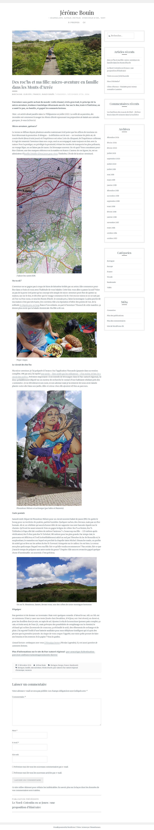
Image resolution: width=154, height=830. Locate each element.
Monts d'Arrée (47, 668)
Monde (110, 277)
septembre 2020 (113, 159)
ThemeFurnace (95, 827)
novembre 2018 (113, 196)
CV (84, 23)
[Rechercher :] (120, 36)
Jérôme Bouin (77, 12)
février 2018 (111, 212)
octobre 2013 (112, 238)
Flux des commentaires (116, 321)
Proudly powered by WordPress (64, 827)
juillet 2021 (111, 153)
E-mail (15, 743)
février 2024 (112, 143)
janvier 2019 (112, 185)
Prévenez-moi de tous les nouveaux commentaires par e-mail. (41, 767)
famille (27, 668)
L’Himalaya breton (52, 643)
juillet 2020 (111, 164)
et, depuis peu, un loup (29, 305)
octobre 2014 (112, 233)
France (37, 94)
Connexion (111, 310)
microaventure (36, 668)
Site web (15, 755)
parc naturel (57, 668)
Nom (14, 731)
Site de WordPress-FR (115, 326)
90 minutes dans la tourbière (127, 115)
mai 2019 (110, 175)
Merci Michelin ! (113, 81)
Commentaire (19, 697)
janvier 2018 (112, 217)
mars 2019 (111, 180)
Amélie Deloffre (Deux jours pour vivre (41, 154)
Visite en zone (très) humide (118, 76)
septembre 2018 (113, 201)
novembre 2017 (113, 222)
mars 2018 (111, 206)
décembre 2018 (113, 191)
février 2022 (112, 148)
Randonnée (48, 94)
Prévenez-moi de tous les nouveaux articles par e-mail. (38, 773)
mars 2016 (111, 228)
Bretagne (17, 94)
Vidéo (109, 288)
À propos (74, 23)
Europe (28, 94)
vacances (28, 670)
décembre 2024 (113, 137)
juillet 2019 (111, 169)
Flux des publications (115, 316)
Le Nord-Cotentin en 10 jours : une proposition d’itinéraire (33, 803)
